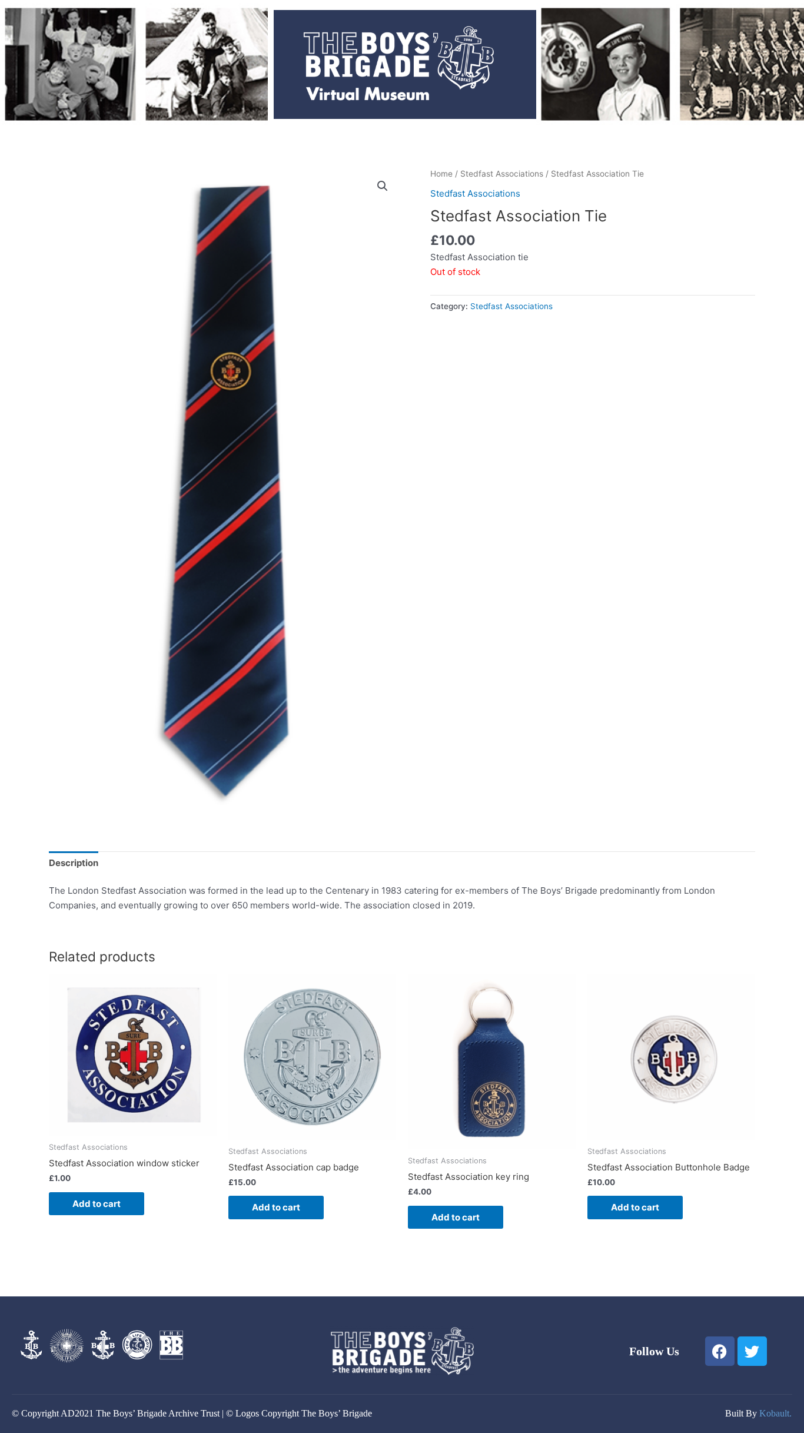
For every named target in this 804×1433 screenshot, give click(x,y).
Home (441, 173)
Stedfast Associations (501, 173)
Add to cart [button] (96, 1203)
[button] (382, 186)
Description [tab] (73, 862)
